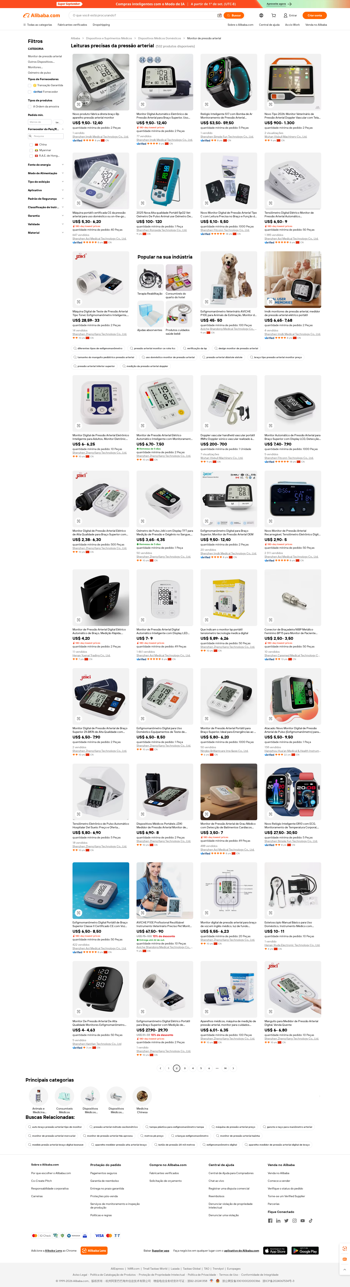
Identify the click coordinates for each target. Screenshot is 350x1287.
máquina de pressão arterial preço (235, 1127)
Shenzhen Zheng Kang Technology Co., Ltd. (100, 334)
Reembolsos (216, 1196)
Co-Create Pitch (41, 1180)
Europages (234, 1268)
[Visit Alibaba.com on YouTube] (302, 1220)
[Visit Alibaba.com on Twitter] (286, 1220)
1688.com (133, 1268)
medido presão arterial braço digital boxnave (57, 1144)
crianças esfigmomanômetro (191, 1135)
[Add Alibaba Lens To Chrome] (94, 1251)
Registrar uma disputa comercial (229, 1188)
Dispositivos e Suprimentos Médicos (109, 38)
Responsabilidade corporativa (49, 1188)
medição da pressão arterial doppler (147, 366)
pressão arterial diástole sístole (224, 357)
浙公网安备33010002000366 (241, 1281)
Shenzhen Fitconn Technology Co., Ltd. (225, 230)
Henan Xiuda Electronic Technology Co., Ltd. (292, 945)
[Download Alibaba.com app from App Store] (275, 1251)
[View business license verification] (211, 1281)
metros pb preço (153, 1135)
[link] (344, 1248)
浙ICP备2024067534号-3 (278, 1281)
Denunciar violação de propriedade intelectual (231, 1205)
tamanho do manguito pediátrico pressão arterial (106, 357)
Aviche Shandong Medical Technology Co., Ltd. (229, 328)
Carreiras (37, 1196)
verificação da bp (197, 348)
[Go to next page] (233, 1068)
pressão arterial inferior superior (96, 366)
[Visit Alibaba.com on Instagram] (294, 1220)
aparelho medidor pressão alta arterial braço (121, 1144)
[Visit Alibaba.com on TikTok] (310, 1220)
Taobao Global (192, 1268)
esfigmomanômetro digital (222, 1144)
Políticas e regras (101, 1215)
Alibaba (75, 38)
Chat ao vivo (216, 1180)
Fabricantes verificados (164, 1173)
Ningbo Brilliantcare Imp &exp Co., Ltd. (224, 750)
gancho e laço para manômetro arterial (289, 1127)
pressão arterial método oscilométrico (116, 1127)
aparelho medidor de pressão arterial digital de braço (279, 1144)
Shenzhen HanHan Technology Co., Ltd (97, 1043)
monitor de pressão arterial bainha (240, 1135)
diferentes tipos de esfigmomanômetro (100, 348)
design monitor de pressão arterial (238, 348)
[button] (219, 15)
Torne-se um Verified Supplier (286, 1196)
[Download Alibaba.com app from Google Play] (305, 1251)
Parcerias (274, 1203)
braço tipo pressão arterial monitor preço (278, 357)
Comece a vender (279, 1180)
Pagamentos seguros (103, 1173)
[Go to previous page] (160, 1068)
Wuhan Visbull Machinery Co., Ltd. (286, 136)
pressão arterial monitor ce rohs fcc (154, 348)
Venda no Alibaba (278, 1173)
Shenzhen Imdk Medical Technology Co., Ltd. (101, 136)
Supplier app (160, 1250)
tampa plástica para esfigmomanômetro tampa (176, 1127)
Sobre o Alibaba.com (45, 1164)
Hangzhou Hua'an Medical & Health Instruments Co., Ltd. (293, 750)
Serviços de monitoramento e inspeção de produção (115, 1205)
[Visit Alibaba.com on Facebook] (270, 1220)
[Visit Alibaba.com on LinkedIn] (278, 1220)
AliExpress (117, 1268)
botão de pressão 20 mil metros (176, 1144)
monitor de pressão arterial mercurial (53, 1135)
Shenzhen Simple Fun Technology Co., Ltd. (227, 136)
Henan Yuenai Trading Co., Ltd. (91, 655)
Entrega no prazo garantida (107, 1188)
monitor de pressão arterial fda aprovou (110, 1135)
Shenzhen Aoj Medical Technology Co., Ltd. (99, 238)
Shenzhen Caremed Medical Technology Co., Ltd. (293, 655)
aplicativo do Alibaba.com (241, 1250)
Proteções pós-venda (104, 1196)
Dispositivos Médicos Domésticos (159, 38)
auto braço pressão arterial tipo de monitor (57, 1127)
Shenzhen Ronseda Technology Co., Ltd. (162, 230)
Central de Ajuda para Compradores (231, 1173)
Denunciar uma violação (224, 1215)
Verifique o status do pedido (285, 1188)
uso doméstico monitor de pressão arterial (170, 357)
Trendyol (218, 1268)
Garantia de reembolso (104, 1180)
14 (225, 1068)
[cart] (274, 16)
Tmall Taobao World (155, 1268)
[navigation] (46, 554)
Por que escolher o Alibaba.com (51, 1173)
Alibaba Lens (53, 1250)
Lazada (175, 1268)
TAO (206, 1268)
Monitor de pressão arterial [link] (204, 38)
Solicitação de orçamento (165, 1180)
